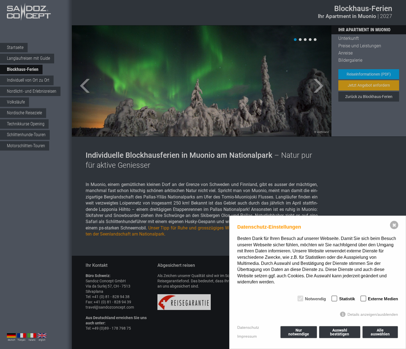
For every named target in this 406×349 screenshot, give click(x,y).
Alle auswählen (380, 332)
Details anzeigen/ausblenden (372, 314)
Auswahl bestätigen (339, 332)
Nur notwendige (298, 332)
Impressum (247, 336)
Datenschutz (248, 327)
